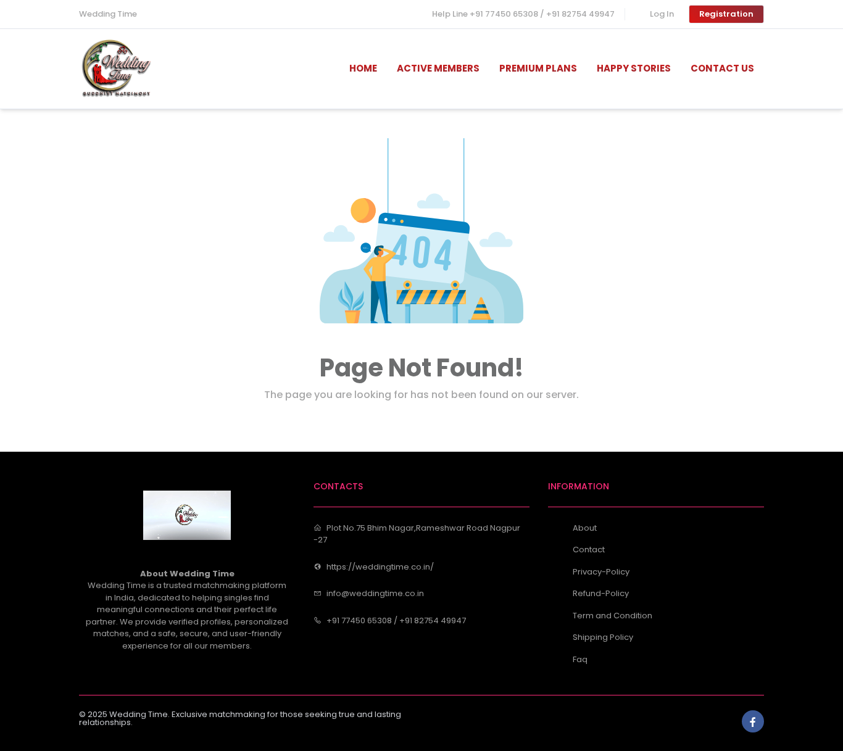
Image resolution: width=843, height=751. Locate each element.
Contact (589, 549)
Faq (580, 659)
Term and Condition (612, 615)
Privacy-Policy (601, 572)
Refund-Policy (601, 593)
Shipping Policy (603, 637)
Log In (662, 14)
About (585, 528)
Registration (726, 14)
